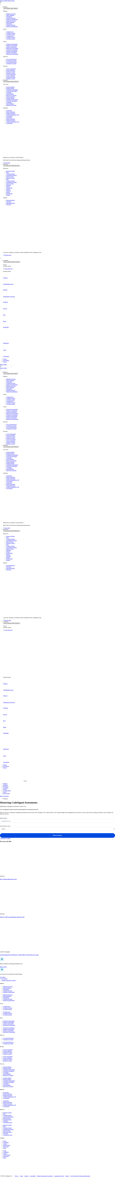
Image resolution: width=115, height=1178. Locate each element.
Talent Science (6, 1145)
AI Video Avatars (10, 34)
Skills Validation (10, 15)
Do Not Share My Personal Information (80, 1176)
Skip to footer (11, 0)
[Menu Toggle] (0, 4)
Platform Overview (11, 14)
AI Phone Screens (10, 33)
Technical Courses (10, 71)
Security (67, 1176)
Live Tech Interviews (11, 59)
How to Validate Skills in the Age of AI (8, 879)
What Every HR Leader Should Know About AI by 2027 (12, 917)
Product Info (9, 188)
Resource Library (10, 171)
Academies (9, 92)
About (4, 1141)
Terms (21, 1176)
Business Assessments (11, 45)
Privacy (17, 1176)
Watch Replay (57, 835)
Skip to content (3, 0)
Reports (8, 189)
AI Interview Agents (11, 60)
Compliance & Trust (59, 1176)
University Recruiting (11, 91)
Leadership (6, 1142)
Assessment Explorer (11, 175)
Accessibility (32, 1176)
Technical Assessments (12, 44)
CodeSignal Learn (7, 1122)
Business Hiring (10, 88)
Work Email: (3, 818)
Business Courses (10, 73)
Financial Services (10, 113)
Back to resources (4, 796)
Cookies (26, 1176)
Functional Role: (5, 826)
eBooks (8, 186)
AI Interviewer (10, 31)
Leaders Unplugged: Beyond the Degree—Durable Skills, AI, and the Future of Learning (19, 954)
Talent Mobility (10, 94)
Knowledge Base (10, 200)
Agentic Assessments (11, 47)
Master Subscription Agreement (45, 1176)
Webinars (8, 185)
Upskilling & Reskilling (12, 89)
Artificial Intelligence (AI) (12, 114)
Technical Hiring (10, 87)
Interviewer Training (11, 95)
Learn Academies (10, 70)
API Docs (8, 201)
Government (9, 116)
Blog (7, 172)
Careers (5, 1144)
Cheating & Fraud (10, 18)
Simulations (9, 16)
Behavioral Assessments (12, 48)
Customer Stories (10, 174)
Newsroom (6, 1146)
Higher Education (10, 112)
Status (4, 1148)
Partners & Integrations (12, 19)
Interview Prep (10, 176)
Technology (9, 110)
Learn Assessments (11, 68)
